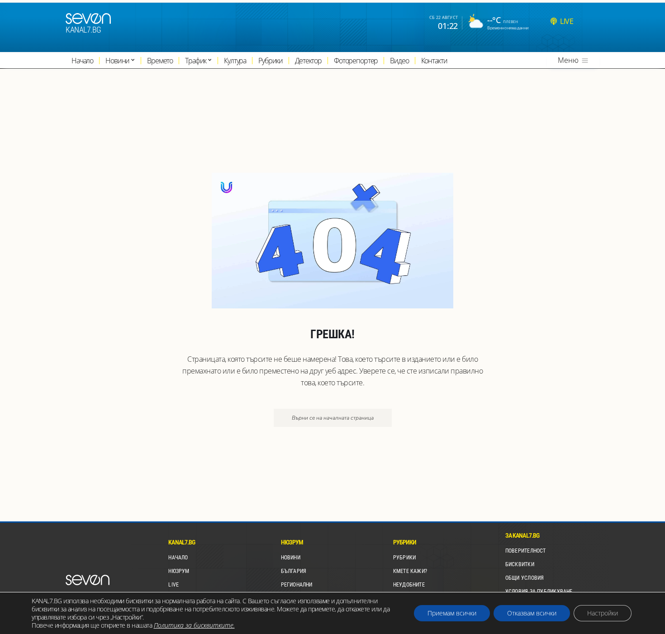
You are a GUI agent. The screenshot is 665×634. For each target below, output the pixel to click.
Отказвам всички (531, 613)
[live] (553, 21)
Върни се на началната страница (333, 417)
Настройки (602, 613)
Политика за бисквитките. (194, 625)
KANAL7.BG (83, 29)
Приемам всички (452, 613)
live (566, 21)
